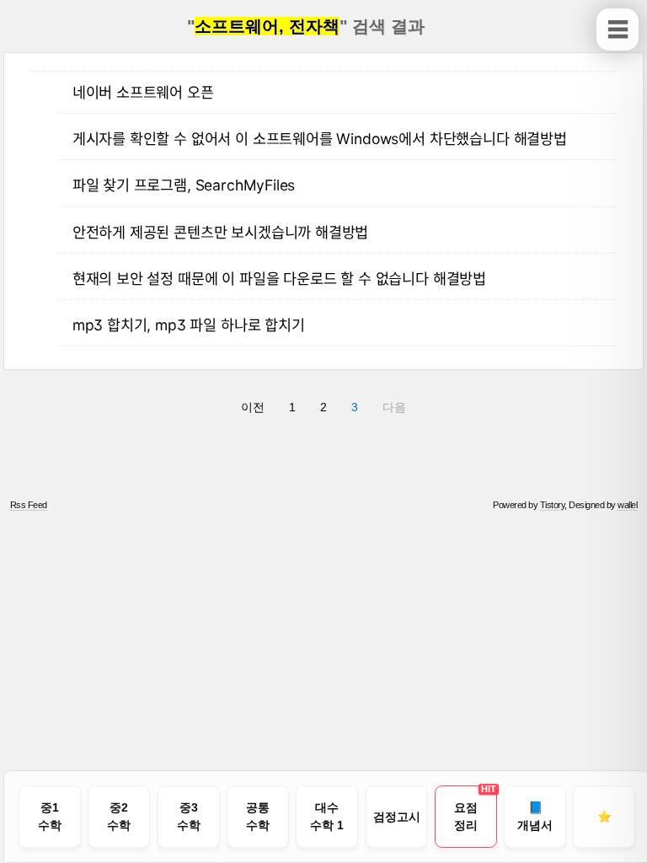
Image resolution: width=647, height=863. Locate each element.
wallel (627, 505)
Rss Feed (28, 505)
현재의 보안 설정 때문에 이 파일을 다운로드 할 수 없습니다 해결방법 (279, 278)
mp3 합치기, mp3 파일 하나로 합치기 (188, 325)
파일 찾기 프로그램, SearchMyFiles (184, 185)
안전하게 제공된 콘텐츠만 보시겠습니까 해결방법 (220, 232)
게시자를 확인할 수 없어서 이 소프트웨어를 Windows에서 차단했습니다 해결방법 (319, 138)
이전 (253, 407)
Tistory (552, 505)
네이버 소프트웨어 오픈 (143, 92)
